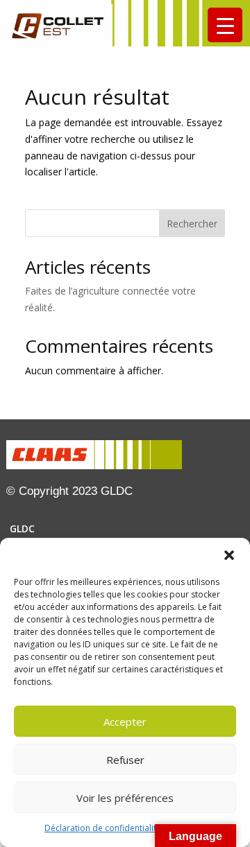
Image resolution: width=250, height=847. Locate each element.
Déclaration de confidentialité (102, 828)
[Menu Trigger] (225, 25)
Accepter (125, 721)
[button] (229, 555)
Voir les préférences (125, 798)
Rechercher (192, 223)
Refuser (125, 760)
